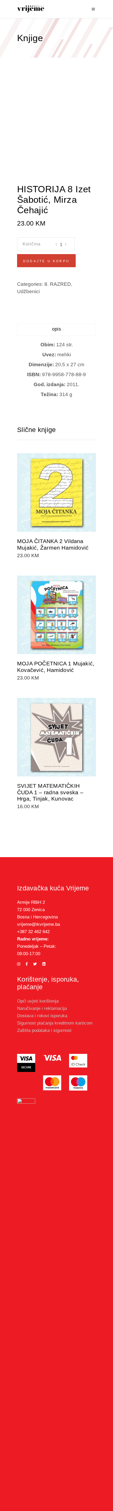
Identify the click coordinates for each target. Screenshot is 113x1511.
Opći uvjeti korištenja (38, 1001)
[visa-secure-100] (26, 1063)
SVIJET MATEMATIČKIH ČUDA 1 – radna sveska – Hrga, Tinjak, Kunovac (50, 792)
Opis (56, 329)
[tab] (56, 330)
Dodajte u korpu (46, 261)
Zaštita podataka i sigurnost (44, 1030)
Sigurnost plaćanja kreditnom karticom (55, 1023)
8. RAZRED (57, 284)
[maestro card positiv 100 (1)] (78, 1083)
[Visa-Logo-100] (52, 1058)
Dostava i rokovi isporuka (42, 1015)
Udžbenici (28, 291)
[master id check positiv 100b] (78, 1060)
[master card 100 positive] (52, 1082)
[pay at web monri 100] (26, 1294)
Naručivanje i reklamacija (42, 1008)
